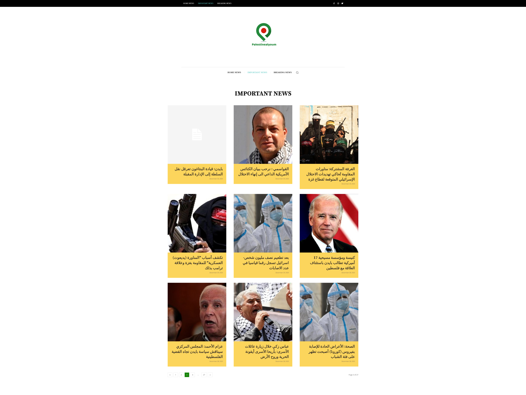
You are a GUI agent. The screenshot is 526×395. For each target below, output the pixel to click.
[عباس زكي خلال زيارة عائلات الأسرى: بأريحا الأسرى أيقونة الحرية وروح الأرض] (263, 312)
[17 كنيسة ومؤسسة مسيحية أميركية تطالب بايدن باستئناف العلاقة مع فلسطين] (329, 223)
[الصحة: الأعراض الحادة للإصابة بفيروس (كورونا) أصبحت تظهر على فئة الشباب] (329, 312)
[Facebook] (334, 3)
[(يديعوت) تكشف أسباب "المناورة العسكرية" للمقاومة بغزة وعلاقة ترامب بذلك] (197, 223)
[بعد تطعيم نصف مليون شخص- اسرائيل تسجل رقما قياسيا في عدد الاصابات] (263, 223)
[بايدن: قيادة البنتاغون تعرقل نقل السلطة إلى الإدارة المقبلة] (197, 134)
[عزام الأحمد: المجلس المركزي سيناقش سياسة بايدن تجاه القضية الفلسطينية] (197, 312)
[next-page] (210, 375)
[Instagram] (338, 3)
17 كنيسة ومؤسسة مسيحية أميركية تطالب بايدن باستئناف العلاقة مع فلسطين (332, 262)
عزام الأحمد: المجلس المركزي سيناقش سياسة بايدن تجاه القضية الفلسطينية (197, 351)
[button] (297, 72)
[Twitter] (342, 3)
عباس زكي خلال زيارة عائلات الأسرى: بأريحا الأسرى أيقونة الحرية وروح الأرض (267, 351)
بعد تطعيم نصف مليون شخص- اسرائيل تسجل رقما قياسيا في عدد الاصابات (266, 262)
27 (204, 375)
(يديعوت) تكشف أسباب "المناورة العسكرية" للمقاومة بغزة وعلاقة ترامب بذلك (198, 262)
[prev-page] (170, 375)
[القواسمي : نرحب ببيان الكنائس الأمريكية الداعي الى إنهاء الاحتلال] (263, 134)
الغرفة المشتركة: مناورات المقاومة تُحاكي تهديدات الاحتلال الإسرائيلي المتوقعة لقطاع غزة (330, 174)
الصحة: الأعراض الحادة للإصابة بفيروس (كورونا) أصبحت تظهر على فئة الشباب (332, 351)
